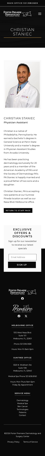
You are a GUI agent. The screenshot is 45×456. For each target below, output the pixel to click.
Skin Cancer (22, 406)
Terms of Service (30, 442)
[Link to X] (26, 316)
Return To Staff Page (18, 210)
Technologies (22, 409)
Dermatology (22, 400)
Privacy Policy (13, 442)
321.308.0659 (30, 3)
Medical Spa (22, 403)
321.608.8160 (31, 376)
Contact (22, 415)
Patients (22, 412)
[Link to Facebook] (22, 298)
